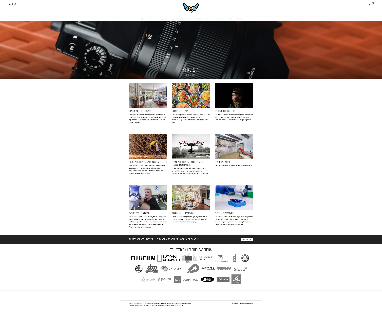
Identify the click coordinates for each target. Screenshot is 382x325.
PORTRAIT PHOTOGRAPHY (225, 111)
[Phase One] (205, 263)
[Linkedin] (9, 4)
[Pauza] (163, 284)
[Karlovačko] (223, 284)
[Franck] (177, 284)
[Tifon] (207, 284)
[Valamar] (171, 273)
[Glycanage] (208, 273)
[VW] (245, 263)
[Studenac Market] (236, 284)
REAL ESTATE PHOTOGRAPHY (140, 111)
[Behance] (15, 4)
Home (141, 19)
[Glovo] (240, 273)
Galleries (151, 19)
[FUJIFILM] (143, 263)
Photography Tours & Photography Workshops (192, 19)
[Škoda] (139, 273)
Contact (239, 19)
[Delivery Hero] (192, 273)
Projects (164, 19)
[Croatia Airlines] (221, 263)
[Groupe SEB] (234, 263)
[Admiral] (190, 284)
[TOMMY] (224, 273)
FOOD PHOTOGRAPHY (180, 111)
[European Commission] (189, 263)
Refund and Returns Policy (246, 303)
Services (219, 19)
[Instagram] (12, 4)
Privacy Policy (234, 303)
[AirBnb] (148, 284)
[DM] (151, 273)
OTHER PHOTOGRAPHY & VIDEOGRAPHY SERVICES (148, 162)
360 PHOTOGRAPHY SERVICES (183, 213)
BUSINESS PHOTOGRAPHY (224, 213)
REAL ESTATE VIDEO (222, 162)
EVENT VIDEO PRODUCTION (139, 213)
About (229, 19)
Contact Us (247, 239)
